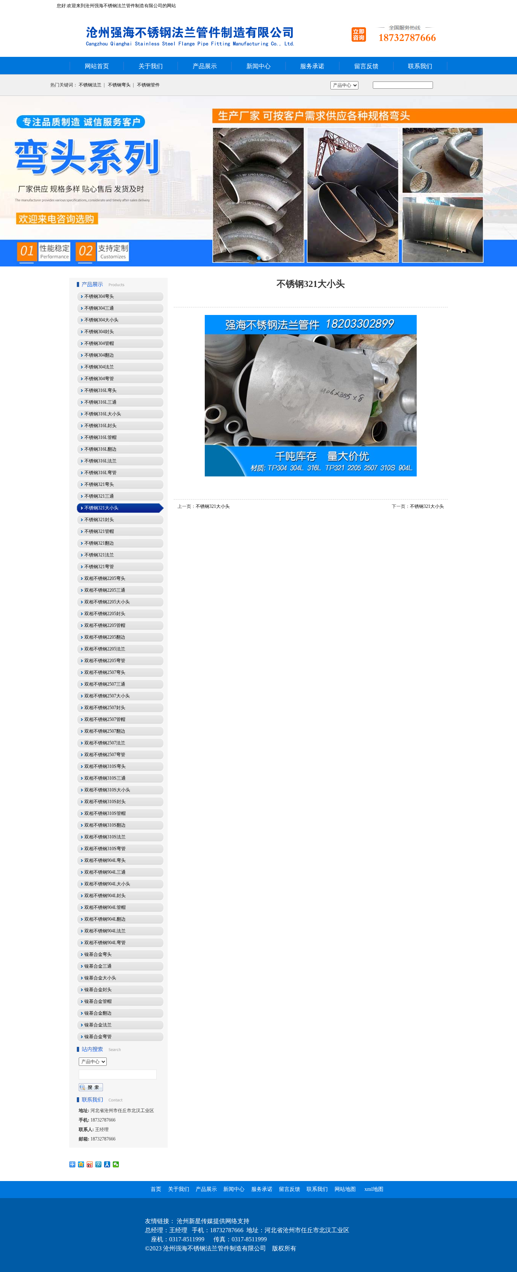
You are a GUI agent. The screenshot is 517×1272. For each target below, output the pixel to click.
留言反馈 (366, 66)
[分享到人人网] (107, 1164)
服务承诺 (312, 66)
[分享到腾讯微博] (98, 1164)
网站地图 (345, 1189)
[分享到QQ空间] (81, 1164)
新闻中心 (258, 66)
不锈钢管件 (148, 85)
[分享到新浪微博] (90, 1164)
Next (504, 181)
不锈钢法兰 (90, 85)
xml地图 (373, 1189)
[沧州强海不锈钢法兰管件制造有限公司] (258, 181)
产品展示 (205, 66)
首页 (156, 1189)
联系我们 (420, 66)
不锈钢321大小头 (213, 506)
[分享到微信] (116, 1164)
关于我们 (151, 66)
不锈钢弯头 (119, 85)
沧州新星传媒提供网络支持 (213, 1221)
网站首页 (97, 66)
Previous (13, 181)
